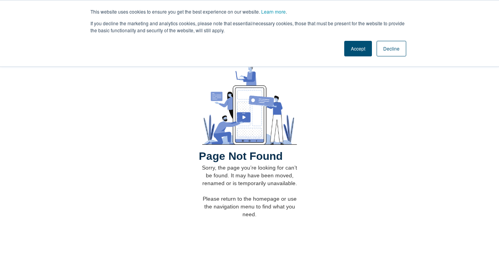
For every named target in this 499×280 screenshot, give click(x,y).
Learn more (273, 11)
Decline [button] (391, 48)
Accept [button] (358, 48)
